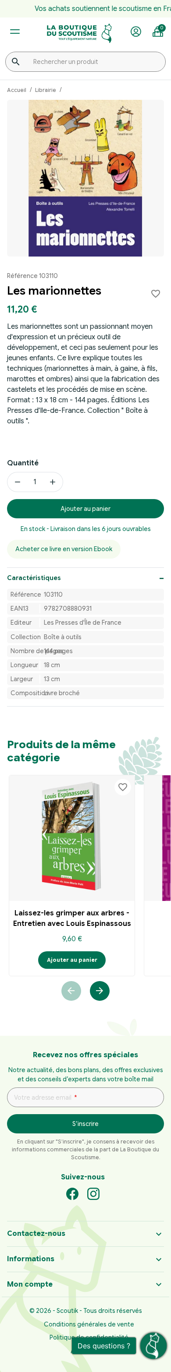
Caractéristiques (34, 578)
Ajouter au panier (85, 509)
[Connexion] (136, 32)
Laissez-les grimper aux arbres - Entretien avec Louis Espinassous (72, 918)
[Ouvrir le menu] (14, 32)
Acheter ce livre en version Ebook (63, 549)
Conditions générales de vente (89, 1324)
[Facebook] (72, 1193)
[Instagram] (93, 1193)
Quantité (23, 463)
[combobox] (85, 62)
